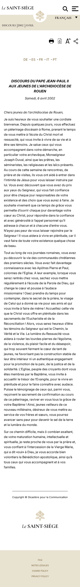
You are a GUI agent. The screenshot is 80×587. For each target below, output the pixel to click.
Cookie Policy (40, 570)
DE (25, 59)
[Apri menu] (74, 8)
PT (55, 59)
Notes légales (40, 565)
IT (47, 59)
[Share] (76, 42)
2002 (21, 25)
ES (33, 59)
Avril (29, 25)
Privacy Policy (40, 576)
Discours (9, 25)
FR (41, 59)
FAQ (40, 560)
